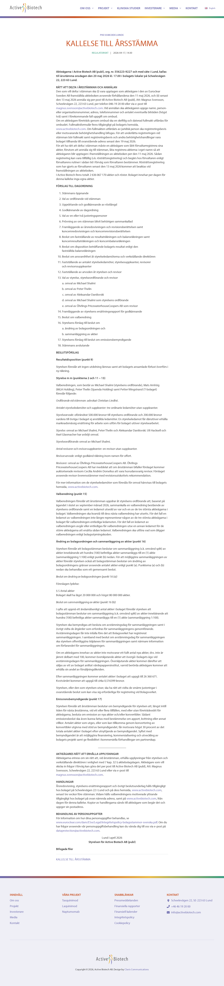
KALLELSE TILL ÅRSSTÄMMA (73, 859)
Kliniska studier (128, 8)
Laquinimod (69, 906)
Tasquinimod (70, 900)
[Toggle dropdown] (93, 8)
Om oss (85, 8)
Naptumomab (71, 911)
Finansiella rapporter (127, 906)
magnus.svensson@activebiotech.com (79, 108)
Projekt (103, 8)
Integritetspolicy (124, 917)
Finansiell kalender (125, 911)
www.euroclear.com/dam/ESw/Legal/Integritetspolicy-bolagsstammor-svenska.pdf (106, 822)
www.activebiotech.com (71, 129)
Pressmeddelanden (126, 900)
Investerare (153, 8)
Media (173, 8)
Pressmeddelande (112, 34)
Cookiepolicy (122, 923)
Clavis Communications (136, 969)
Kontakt (192, 8)
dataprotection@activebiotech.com (78, 830)
